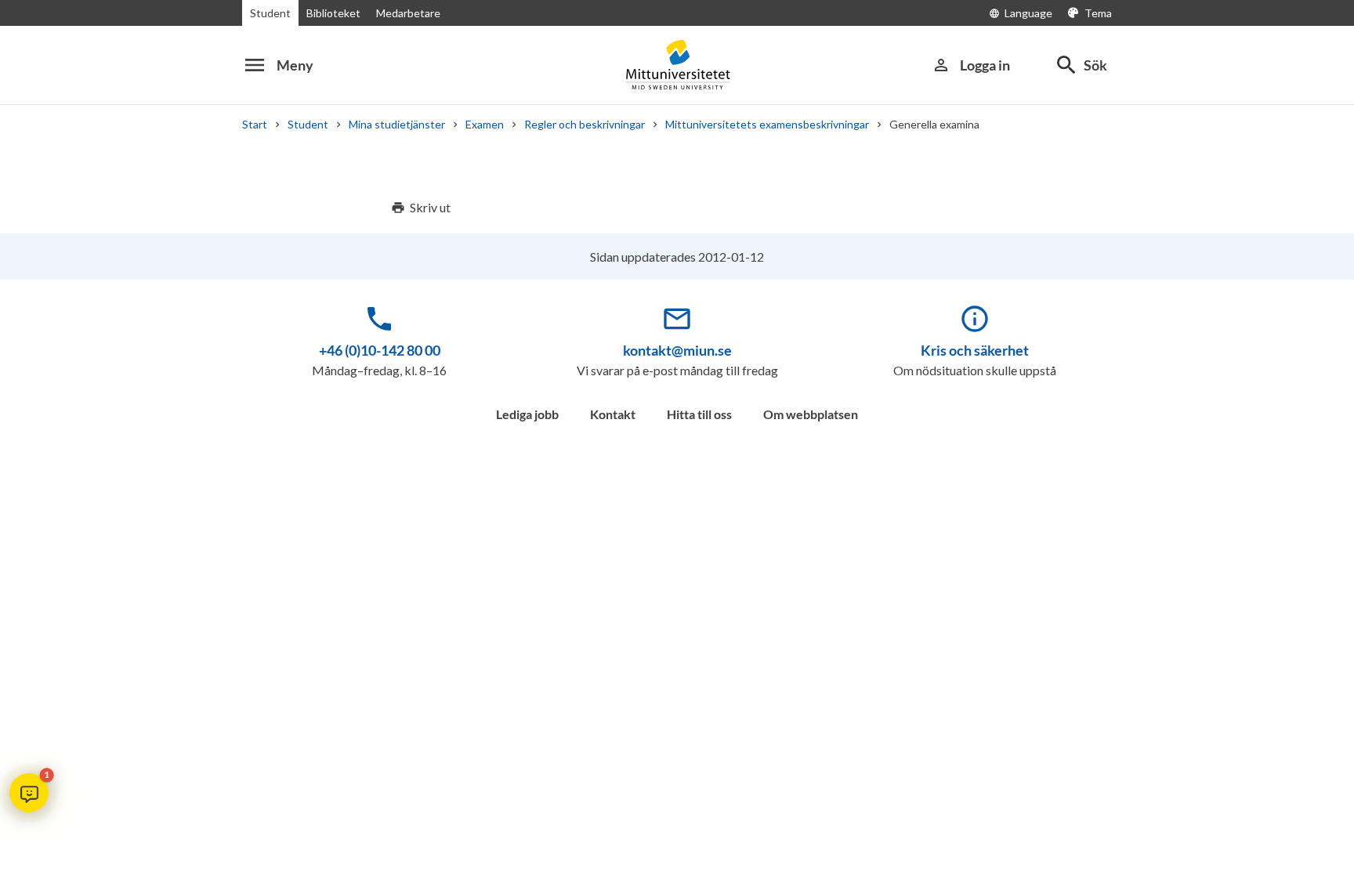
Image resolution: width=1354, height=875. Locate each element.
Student (270, 13)
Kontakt (612, 414)
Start (254, 124)
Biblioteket (333, 13)
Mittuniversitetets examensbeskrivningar (767, 124)
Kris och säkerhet (975, 350)
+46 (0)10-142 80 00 (379, 350)
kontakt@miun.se (677, 350)
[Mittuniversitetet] (677, 64)
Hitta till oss (699, 414)
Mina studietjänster (397, 124)
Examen (484, 124)
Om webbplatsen (810, 414)
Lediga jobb (527, 414)
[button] (29, 792)
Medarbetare (408, 13)
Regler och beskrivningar (584, 124)
